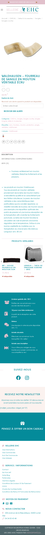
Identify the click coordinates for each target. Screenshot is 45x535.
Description (7, 154)
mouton (23, 125)
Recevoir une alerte (13, 111)
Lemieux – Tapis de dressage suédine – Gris (33, 267)
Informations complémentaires (17, 159)
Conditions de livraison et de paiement (16, 483)
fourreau (16, 125)
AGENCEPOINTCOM (33, 533)
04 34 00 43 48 (10, 518)
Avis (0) (5, 163)
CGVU (4, 486)
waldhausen (13, 127)
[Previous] (1, 266)
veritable (5, 127)
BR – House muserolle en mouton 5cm (9, 267)
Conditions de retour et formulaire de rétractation (21, 492)
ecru (11, 125)
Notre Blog (6, 475)
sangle (37, 125)
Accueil (4, 18)
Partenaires (6, 478)
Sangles (38, 18)
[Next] (43, 266)
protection (30, 125)
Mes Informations (8, 450)
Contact (5, 469)
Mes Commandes (8, 452)
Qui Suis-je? (6, 472)
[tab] (22, 155)
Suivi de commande (10, 455)
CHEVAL (13, 18)
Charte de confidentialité (12, 489)
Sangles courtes (7, 21)
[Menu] (2, 9)
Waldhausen (13, 131)
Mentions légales (8, 481)
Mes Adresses (7, 458)
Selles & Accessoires (25, 18)
